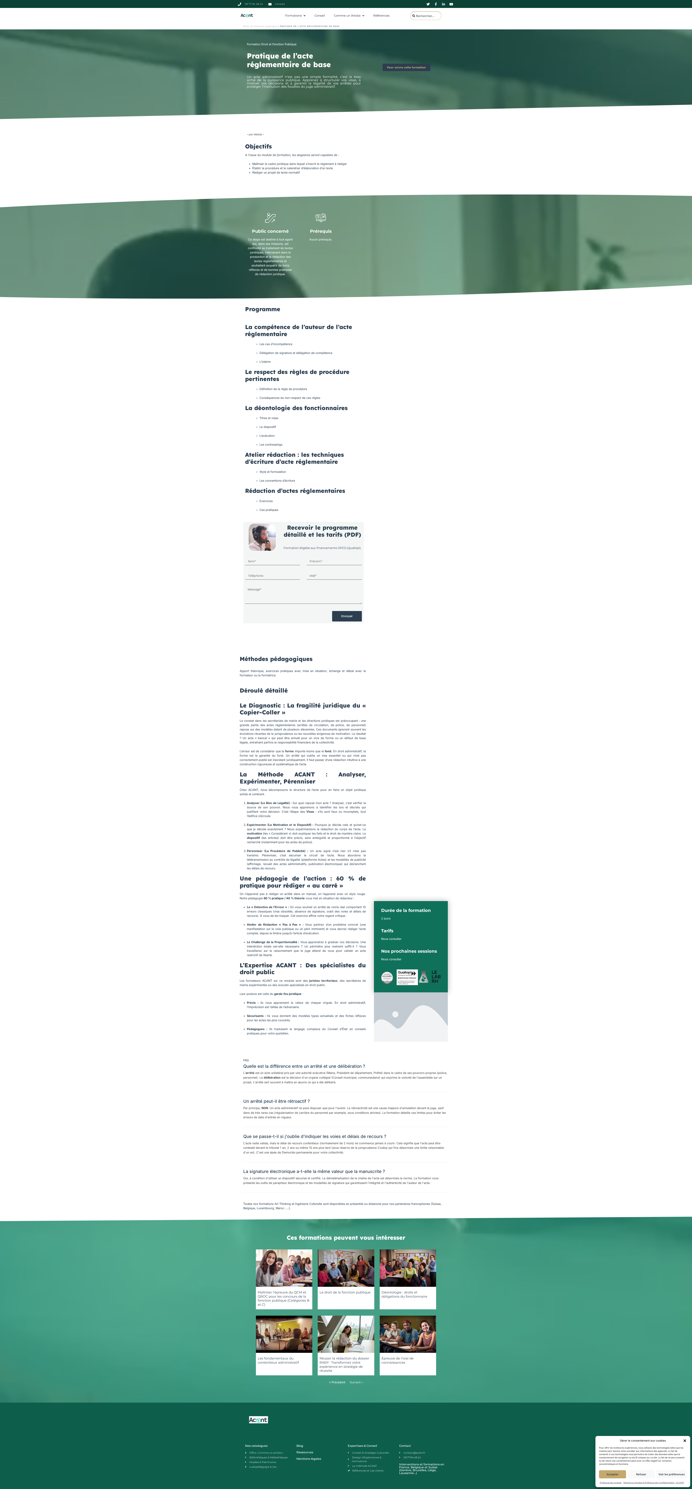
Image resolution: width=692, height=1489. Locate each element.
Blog (299, 1446)
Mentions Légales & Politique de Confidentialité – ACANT (653, 1482)
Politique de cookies (611, 1482)
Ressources (304, 1452)
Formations (293, 15)
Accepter (612, 1474)
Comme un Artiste (347, 15)
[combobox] (426, 15)
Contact (405, 1446)
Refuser (641, 1474)
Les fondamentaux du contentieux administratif (278, 1360)
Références (381, 15)
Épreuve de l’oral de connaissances (398, 1360)
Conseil (319, 15)
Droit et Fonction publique (260, 26)
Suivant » (356, 1382)
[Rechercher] (447, 15)
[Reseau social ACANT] (428, 4)
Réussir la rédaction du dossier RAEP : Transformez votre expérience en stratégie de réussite (344, 1364)
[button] (685, 1440)
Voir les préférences (671, 1474)
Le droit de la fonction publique (345, 1292)
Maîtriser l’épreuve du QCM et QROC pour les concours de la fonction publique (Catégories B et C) (283, 1298)
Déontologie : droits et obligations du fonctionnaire (404, 1294)
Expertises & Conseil (362, 1446)
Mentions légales (308, 1458)
